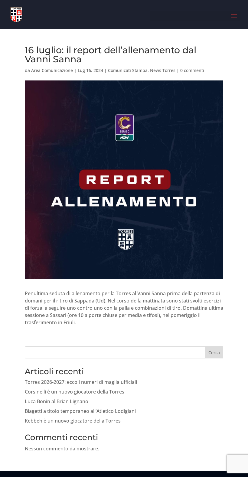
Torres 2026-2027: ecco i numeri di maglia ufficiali (81, 382)
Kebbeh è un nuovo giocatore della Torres (73, 420)
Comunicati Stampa (128, 70)
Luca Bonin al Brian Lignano (56, 401)
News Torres (162, 70)
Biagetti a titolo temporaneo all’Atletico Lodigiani (80, 411)
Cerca (214, 352)
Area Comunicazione (52, 70)
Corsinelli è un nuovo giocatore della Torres (74, 391)
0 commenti (192, 70)
